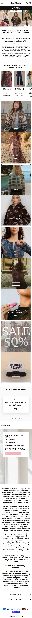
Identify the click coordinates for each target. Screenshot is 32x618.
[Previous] (25, 26)
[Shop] (16, 116)
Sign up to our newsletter (15, 605)
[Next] (28, 26)
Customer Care (15, 599)
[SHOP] (16, 147)
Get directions (13, 453)
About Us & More (16, 594)
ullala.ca (15, 568)
